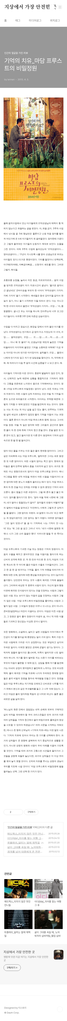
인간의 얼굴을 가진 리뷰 (20, 827)
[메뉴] (60, 7)
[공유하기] (14, 812)
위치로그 (55, 20)
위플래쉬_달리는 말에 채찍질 (23, 842)
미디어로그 (35, 20)
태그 (17, 20)
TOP (60, 1009)
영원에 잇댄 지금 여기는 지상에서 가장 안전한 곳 (26, 958)
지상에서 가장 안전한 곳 (30, 7)
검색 (52, 7)
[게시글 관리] (19, 812)
